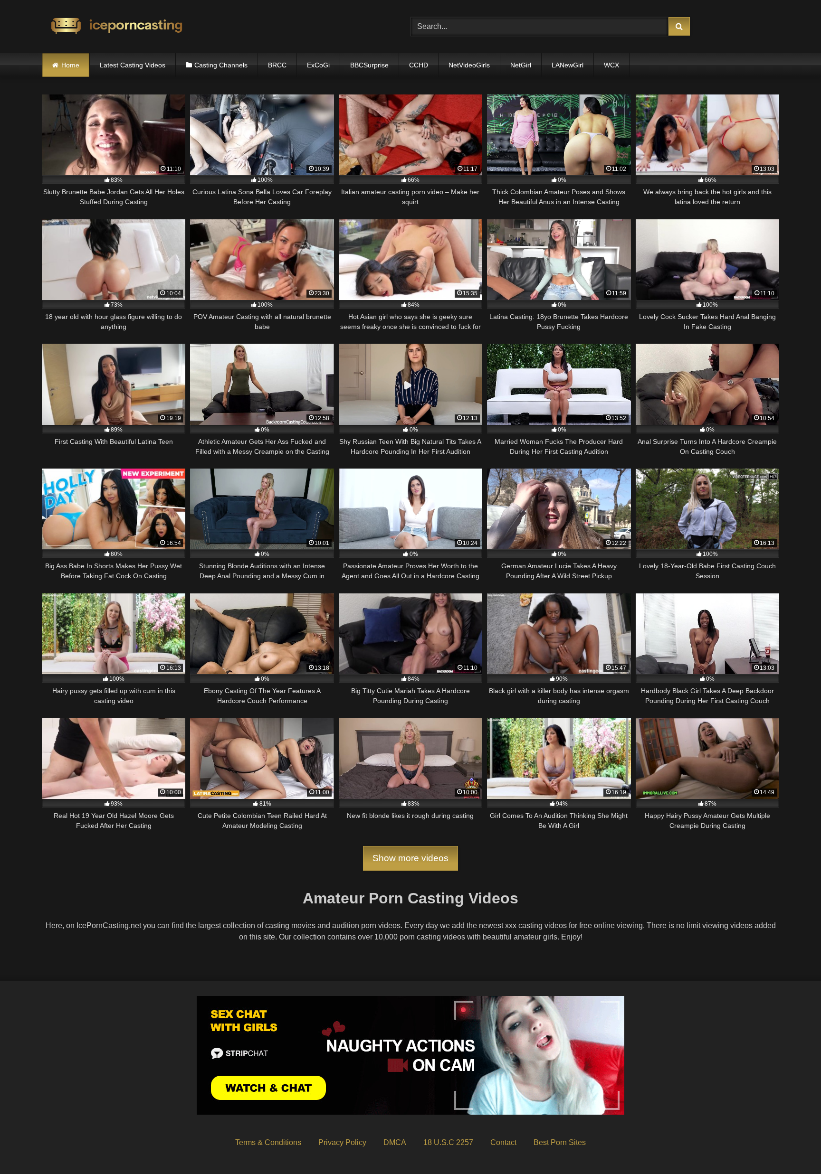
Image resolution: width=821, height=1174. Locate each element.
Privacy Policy (342, 1142)
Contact (503, 1142)
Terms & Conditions (268, 1142)
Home (70, 65)
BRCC (277, 65)
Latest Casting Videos (132, 65)
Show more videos (410, 858)
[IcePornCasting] (115, 26)
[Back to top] (791, 1145)
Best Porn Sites (560, 1142)
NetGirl (520, 65)
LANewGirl (567, 65)
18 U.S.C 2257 (448, 1142)
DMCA (394, 1142)
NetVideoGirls (469, 65)
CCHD (418, 65)
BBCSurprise (369, 65)
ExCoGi (318, 65)
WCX (611, 65)
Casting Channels (221, 65)
